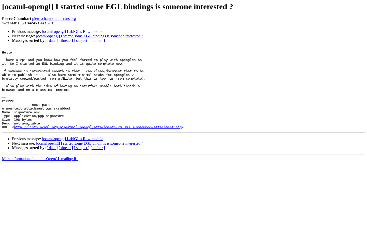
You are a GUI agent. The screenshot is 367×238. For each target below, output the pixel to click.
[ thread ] (66, 40)
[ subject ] (81, 40)
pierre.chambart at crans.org (54, 18)
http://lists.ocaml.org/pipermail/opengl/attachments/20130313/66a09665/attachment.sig (98, 127)
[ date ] (52, 40)
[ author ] (97, 40)
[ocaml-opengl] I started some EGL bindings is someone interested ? (89, 36)
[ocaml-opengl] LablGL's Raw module (72, 31)
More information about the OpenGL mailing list (40, 159)
